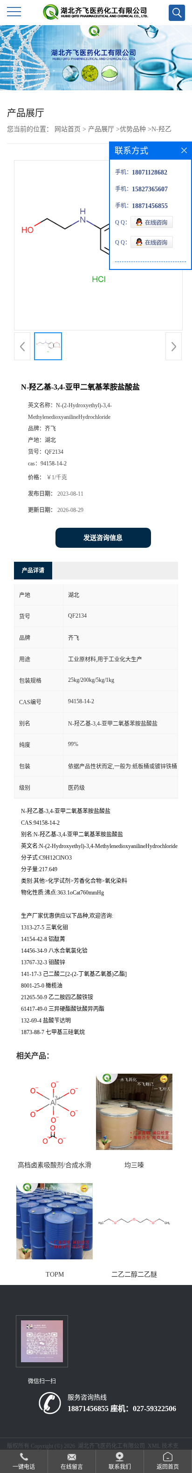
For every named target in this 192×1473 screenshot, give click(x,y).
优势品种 (133, 129)
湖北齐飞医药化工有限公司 (111, 1446)
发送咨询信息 (103, 537)
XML (154, 1446)
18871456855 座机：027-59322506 (122, 1408)
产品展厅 (101, 129)
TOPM (55, 1274)
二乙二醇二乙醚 (134, 1274)
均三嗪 (134, 1165)
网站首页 (68, 129)
